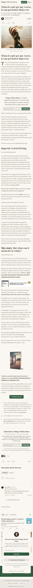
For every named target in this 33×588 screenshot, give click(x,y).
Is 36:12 (23, 73)
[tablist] (8, 472)
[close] (28, 532)
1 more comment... (6, 507)
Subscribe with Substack (18, 560)
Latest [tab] (7, 514)
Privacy (16, 580)
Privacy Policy (16, 566)
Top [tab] (3, 514)
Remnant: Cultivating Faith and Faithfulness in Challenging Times (15, 379)
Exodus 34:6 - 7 (23, 412)
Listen (29, 18)
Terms (20, 580)
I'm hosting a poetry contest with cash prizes (12, 520)
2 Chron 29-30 (15, 185)
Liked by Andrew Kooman (11, 489)
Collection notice (25, 580)
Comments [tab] (5, 472)
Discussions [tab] (13, 514)
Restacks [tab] (11, 472)
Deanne (7, 487)
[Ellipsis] (31, 487)
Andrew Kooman (9, 17)
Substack (10, 586)
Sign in (29, 2)
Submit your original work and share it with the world (12, 523)
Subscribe (24, 2)
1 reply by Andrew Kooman (13, 500)
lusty (13, 333)
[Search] (30, 514)
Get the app (22, 583)
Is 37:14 (20, 179)
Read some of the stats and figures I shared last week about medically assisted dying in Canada (15, 275)
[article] (16, 524)
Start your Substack (13, 583)
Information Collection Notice (19, 565)
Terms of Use (24, 563)
